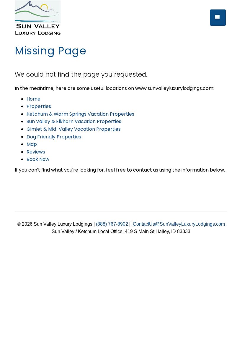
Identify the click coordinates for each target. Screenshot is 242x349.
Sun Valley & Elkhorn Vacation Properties (74, 121)
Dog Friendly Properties (54, 136)
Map (32, 144)
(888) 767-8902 (112, 224)
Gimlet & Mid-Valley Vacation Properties (74, 129)
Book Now (38, 159)
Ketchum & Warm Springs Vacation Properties (80, 114)
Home (33, 99)
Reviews (36, 151)
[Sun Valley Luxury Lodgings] (44, 17)
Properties (39, 106)
